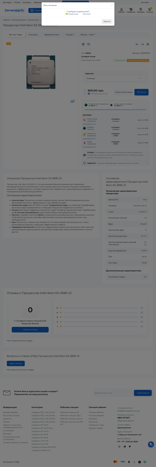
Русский (86, 14)
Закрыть (107, 21)
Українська (73, 14)
